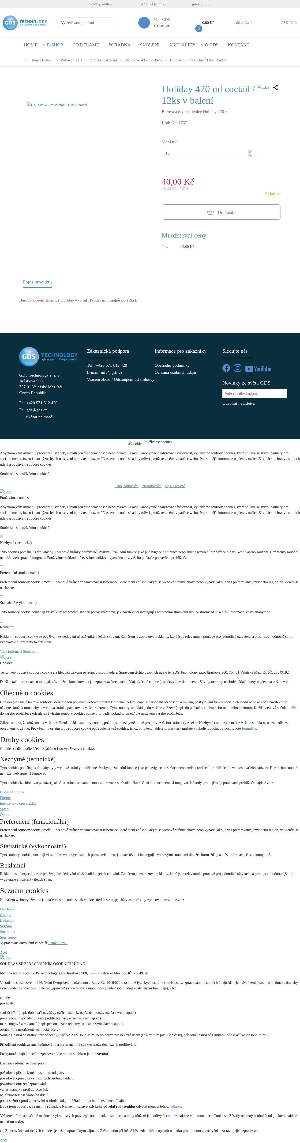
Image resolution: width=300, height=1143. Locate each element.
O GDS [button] (211, 44)
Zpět (3, 952)
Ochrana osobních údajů (175, 372)
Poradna (120, 44)
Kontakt (238, 44)
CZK (285, 23)
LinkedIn (7, 920)
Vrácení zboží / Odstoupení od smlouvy (116, 379)
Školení (150, 44)
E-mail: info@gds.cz (104, 372)
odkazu (175, 1106)
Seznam (6, 926)
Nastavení (177, 486)
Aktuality (182, 44)
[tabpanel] (150, 303)
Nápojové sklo (136, 60)
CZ (248, 22)
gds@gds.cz (201, 4)
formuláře (249, 728)
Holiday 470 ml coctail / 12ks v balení (198, 60)
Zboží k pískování (103, 60)
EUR (293, 23)
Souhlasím (30, 651)
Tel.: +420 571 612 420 (107, 365)
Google (5, 915)
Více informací (11, 651)
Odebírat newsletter (239, 403)
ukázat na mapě (39, 417)
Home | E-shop (41, 60)
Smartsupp (8, 937)
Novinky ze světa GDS (246, 383)
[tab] (52, 283)
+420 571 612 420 (152, 4)
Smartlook (7, 932)
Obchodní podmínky (172, 365)
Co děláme (85, 44)
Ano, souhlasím (127, 486)
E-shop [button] (55, 44)
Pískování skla (71, 60)
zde (166, 728)
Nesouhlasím (151, 486)
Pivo (158, 60)
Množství (170, 142)
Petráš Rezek (58, 943)
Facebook (7, 909)
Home (31, 44)
